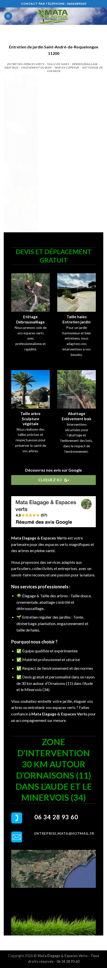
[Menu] (8, 16)
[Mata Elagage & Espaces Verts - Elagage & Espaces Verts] (53, 16)
